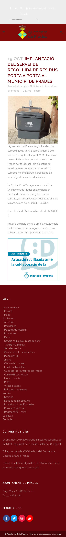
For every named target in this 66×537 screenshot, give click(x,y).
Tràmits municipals (14, 344)
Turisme (7, 359)
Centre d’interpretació (16, 374)
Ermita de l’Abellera (14, 367)
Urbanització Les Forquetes (19, 404)
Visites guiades (12, 385)
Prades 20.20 (11, 356)
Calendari (8, 415)
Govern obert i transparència (19, 352)
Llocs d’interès (12, 378)
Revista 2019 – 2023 (15, 412)
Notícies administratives (44, 86)
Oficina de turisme (14, 363)
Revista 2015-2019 (14, 408)
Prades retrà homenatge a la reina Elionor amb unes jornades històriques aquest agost (31, 465)
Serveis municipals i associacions (22, 341)
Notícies (7, 393)
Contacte (7, 419)
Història (8, 311)
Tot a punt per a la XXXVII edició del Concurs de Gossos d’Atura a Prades (29, 453)
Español (33, 8)
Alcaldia (8, 322)
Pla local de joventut (15, 329)
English (43, 8)
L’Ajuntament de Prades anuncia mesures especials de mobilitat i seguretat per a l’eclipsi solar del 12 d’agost (32, 441)
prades (15, 90)
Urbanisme (10, 333)
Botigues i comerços (15, 389)
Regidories (10, 326)
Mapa (7, 314)
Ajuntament (9, 318)
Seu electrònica (12, 348)
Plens (7, 337)
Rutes (7, 382)
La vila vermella (11, 307)
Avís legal (56, 534)
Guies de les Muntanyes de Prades (23, 370)
